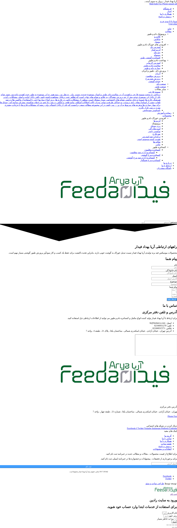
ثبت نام (88, 467)
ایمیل (174, 276)
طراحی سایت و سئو (155, 483)
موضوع (173, 281)
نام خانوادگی (171, 270)
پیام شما (173, 287)
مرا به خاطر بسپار (165, 519)
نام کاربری (172, 513)
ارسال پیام (172, 299)
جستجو (174, 222)
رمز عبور (172, 516)
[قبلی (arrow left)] (176, 527)
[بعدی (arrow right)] (173, 527)
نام (175, 265)
